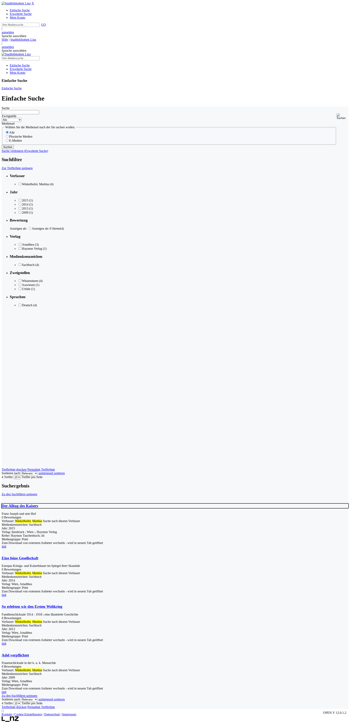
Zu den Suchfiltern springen (19, 494)
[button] (342, 116)
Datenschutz (52, 714)
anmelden (8, 32)
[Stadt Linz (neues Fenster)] (10, 721)
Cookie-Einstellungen (28, 714)
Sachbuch (28, 265)
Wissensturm (30, 281)
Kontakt (7, 714)
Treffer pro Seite (32, 477)
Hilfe (5, 39)
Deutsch (27, 305)
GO (43, 24)
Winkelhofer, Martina (35, 184)
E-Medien (15, 140)
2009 (25, 212)
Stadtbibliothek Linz (23, 39)
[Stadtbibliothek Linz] (16, 3)
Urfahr (26, 289)
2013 (25, 208)
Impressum (69, 714)
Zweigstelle (9, 116)
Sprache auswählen (14, 36)
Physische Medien (20, 136)
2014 (25, 204)
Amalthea (28, 244)
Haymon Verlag (32, 248)
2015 (25, 200)
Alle (12, 132)
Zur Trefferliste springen (17, 168)
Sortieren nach (11, 473)
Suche (6, 108)
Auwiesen (28, 285)
